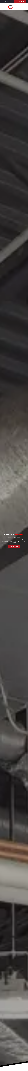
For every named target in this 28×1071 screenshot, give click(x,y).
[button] (23, 7)
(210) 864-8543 (8, 1)
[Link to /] (10, 7)
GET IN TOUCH (20, 1)
